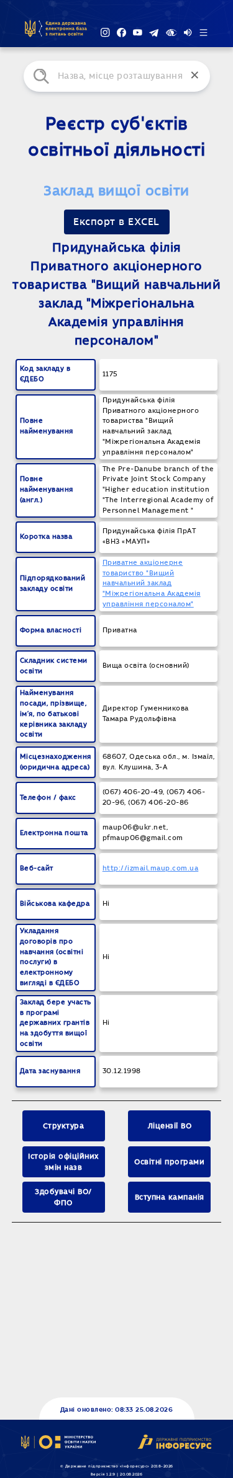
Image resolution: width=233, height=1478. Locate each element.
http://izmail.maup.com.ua (151, 868)
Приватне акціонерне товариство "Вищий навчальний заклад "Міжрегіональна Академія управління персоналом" (152, 583)
